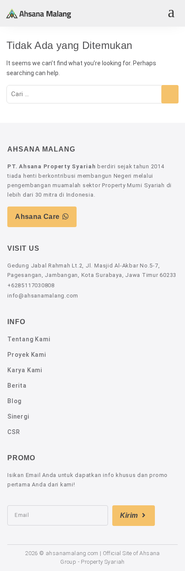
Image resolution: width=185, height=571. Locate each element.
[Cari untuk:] (92, 94)
